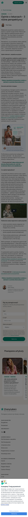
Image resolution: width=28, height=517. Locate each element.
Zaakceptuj (14, 513)
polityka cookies (5, 504)
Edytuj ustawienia (14, 511)
